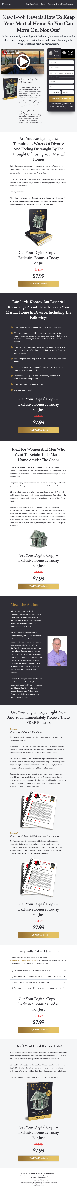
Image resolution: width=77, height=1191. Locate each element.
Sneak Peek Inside (32, 4)
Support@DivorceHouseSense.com (60, 4)
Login (43, 4)
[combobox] (51, 73)
